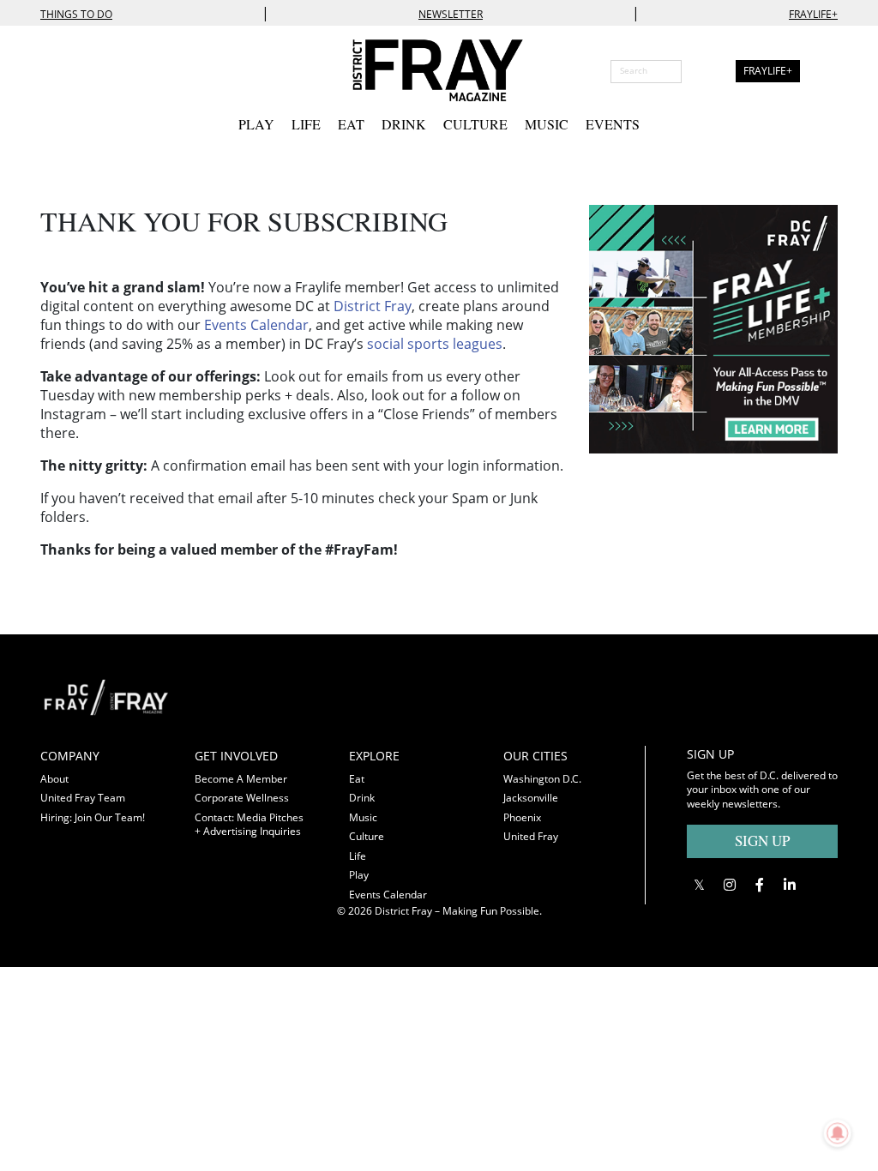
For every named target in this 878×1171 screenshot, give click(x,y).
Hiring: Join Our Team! (92, 817)
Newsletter (450, 14)
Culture (475, 124)
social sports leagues (434, 343)
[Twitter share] (699, 884)
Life (306, 124)
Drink (404, 124)
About (54, 779)
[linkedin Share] (789, 884)
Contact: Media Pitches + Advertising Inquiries (249, 824)
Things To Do (76, 14)
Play (256, 124)
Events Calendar (256, 324)
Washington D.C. (542, 779)
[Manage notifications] (837, 1133)
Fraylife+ (813, 14)
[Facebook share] (759, 884)
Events (613, 124)
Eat (351, 124)
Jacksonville (530, 797)
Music (546, 124)
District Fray (373, 306)
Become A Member (241, 779)
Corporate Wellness (242, 797)
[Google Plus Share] (729, 884)
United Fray (530, 836)
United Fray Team (82, 797)
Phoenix (522, 817)
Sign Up (762, 840)
